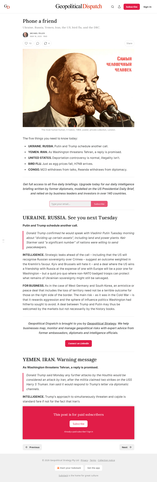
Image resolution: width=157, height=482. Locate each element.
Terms (93, 460)
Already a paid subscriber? (78, 431)
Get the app (93, 467)
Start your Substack (70, 467)
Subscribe (131, 6)
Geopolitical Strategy (101, 323)
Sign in (147, 6)
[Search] (112, 7)
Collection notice (106, 460)
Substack (63, 475)
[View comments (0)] (38, 43)
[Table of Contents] (3, 241)
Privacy (84, 460)
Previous (34, 447)
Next (125, 447)
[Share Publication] (119, 7)
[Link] (18, 217)
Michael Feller (37, 33)
